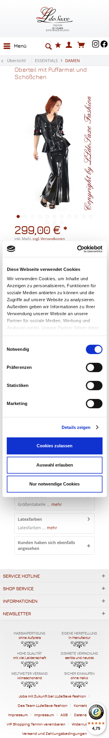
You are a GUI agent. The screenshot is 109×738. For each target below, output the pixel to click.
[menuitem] (14, 46)
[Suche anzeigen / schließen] (48, 46)
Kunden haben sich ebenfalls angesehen (46, 545)
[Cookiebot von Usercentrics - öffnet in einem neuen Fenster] (77, 249)
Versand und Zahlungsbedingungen (54, 733)
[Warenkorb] (82, 44)
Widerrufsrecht (85, 724)
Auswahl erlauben (54, 464)
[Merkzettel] (58, 45)
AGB (64, 714)
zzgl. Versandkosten (49, 238)
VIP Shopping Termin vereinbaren (36, 724)
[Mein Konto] (69, 44)
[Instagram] (95, 44)
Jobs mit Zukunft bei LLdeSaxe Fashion (52, 696)
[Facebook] (104, 44)
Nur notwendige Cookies (54, 483)
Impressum (18, 714)
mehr (56, 504)
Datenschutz (85, 714)
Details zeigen (76, 427)
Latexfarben (30, 519)
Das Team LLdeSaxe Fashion (42, 705)
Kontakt (80, 705)
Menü (20, 46)
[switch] (94, 367)
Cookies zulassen (54, 445)
